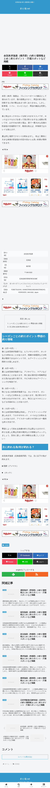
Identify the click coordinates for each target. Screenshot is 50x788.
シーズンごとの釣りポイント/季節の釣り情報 (25, 323)
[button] (40, 73)
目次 (22, 318)
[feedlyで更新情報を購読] (13, 574)
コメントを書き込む (25, 757)
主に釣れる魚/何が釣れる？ (19, 326)
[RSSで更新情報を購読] (36, 574)
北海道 (6, 545)
